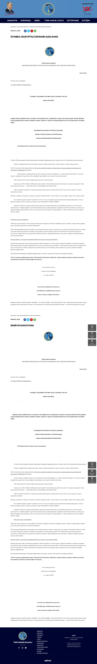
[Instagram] (22, 648)
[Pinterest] (31, 31)
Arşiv (18, 26)
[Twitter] (28, 31)
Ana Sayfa (13, 26)
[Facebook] (25, 31)
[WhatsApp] (35, 31)
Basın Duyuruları (24, 26)
